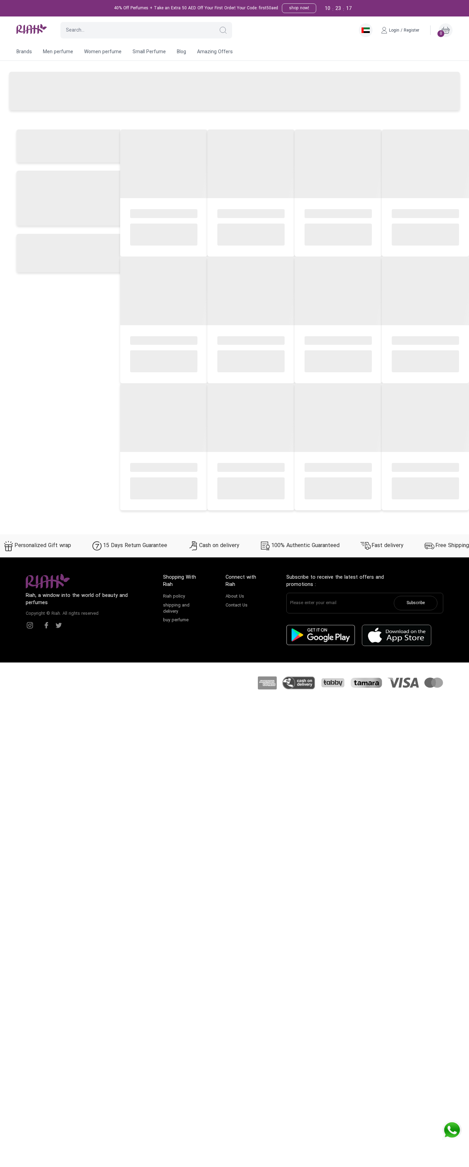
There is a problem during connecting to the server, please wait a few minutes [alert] (408, 21)
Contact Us (237, 605)
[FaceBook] (46, 625)
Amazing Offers (215, 52)
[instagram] (30, 625)
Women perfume (103, 52)
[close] (358, 11)
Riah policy (174, 596)
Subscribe (416, 603)
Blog (181, 52)
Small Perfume (149, 52)
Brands (24, 52)
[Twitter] (59, 625)
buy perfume (175, 620)
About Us (235, 596)
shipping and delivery (176, 608)
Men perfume (58, 52)
